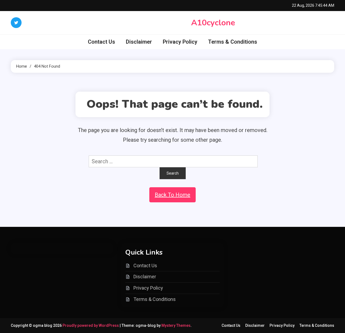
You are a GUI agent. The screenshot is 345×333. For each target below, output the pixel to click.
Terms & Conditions (232, 42)
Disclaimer (139, 42)
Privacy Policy (180, 42)
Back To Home (172, 195)
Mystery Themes (176, 325)
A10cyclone (213, 22)
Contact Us (101, 42)
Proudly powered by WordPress (91, 325)
